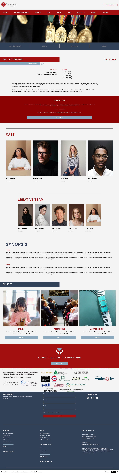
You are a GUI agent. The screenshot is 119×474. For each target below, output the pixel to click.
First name (45, 393)
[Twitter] (97, 398)
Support (42, 448)
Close (113, 471)
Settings (107, 471)
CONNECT (44, 457)
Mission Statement (44, 433)
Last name (45, 399)
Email (44, 405)
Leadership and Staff (45, 435)
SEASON (6, 430)
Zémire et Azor (6, 435)
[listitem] (18, 160)
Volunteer (42, 452)
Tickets (5, 439)
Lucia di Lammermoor (8, 433)
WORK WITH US (46, 461)
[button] (59, 117)
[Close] (117, 472)
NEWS (5, 447)
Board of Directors (44, 437)
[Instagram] (88, 398)
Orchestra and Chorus (45, 439)
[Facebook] (92, 398)
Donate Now (43, 450)
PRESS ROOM (8, 451)
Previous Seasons (7, 442)
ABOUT (42, 430)
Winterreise (6, 437)
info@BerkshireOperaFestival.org (90, 444)
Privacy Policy (39, 471)
